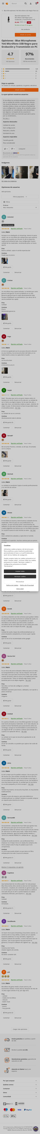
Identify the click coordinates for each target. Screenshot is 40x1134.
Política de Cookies (12, 585)
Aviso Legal (20, 589)
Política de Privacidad (27, 585)
